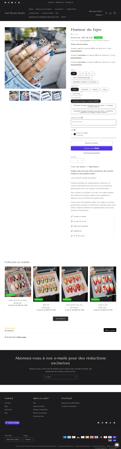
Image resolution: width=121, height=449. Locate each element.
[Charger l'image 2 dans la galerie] (25, 96)
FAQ (6, 413)
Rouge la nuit (103, 305)
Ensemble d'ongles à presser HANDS (86, 101)
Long (104, 89)
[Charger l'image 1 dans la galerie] (14, 96)
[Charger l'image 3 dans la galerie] (35, 96)
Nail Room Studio (25, 446)
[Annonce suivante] (82, 2)
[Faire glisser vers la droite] (64, 96)
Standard (85, 89)
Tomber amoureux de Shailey (18, 300)
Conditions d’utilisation (98, 446)
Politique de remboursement (82, 446)
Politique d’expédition (101, 448)
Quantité (73, 157)
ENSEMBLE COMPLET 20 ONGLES (85, 82)
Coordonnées (112, 448)
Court (75, 89)
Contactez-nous (38, 416)
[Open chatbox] (116, 445)
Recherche (8, 409)
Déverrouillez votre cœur (75, 305)
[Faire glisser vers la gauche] (7, 96)
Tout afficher (60, 319)
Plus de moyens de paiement (91, 153)
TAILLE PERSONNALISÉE (81, 77)
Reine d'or (46, 305)
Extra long (76, 93)
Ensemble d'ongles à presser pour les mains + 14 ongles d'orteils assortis (93, 105)
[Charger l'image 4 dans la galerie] (46, 96)
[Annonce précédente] (39, 2)
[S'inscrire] (75, 377)
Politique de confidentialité (65, 446)
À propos (8, 403)
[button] (44, 9)
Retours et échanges (40, 413)
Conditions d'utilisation (69, 406)
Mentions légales (111, 446)
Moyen (95, 89)
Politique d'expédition (40, 409)
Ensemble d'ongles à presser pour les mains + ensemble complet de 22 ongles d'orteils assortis (93, 111)
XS (74, 73)
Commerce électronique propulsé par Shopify (43, 446)
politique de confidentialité (70, 403)
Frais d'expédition (85, 40)
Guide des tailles (38, 406)
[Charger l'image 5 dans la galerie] (56, 96)
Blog (6, 406)
